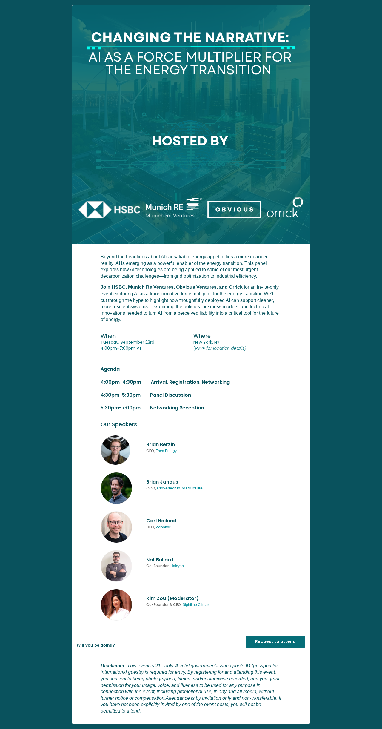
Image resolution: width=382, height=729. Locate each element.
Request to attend (275, 641)
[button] (191, 124)
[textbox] (191, 364)
